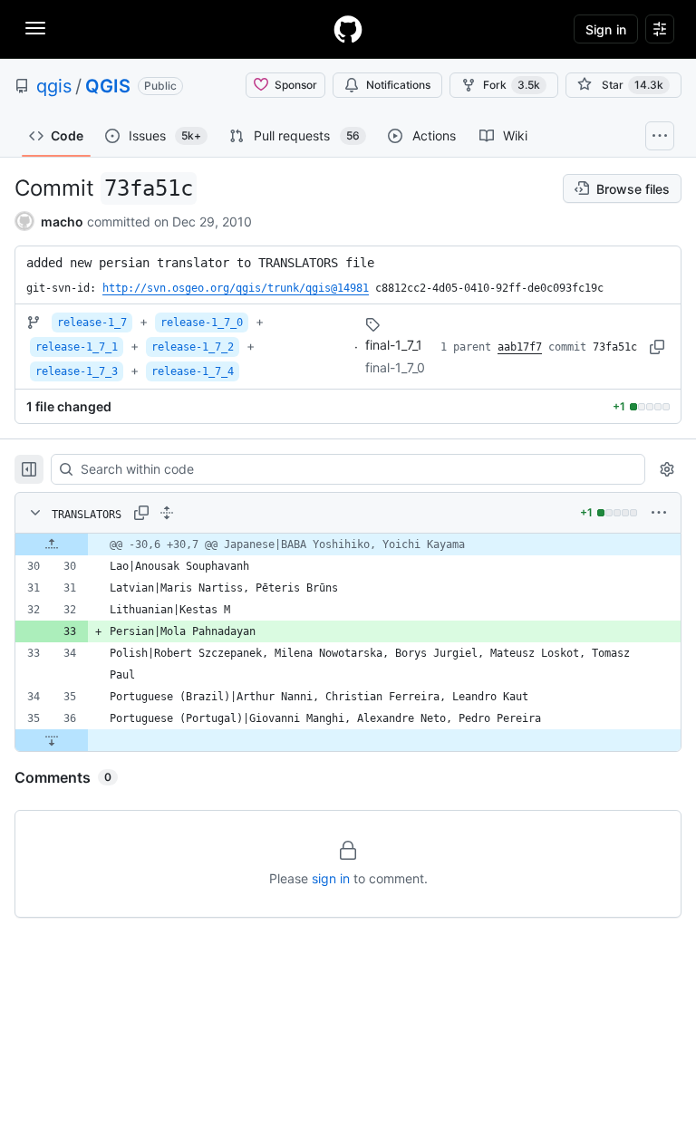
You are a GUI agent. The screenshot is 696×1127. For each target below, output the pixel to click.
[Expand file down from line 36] (51, 740)
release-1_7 (92, 322)
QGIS (107, 86)
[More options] (658, 512)
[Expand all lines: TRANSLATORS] (166, 512)
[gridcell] (348, 544)
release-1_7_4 (192, 371)
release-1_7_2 (192, 347)
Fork (511, 85)
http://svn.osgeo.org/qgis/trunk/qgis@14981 (235, 288)
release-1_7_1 (76, 347)
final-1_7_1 (393, 344)
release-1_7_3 (76, 371)
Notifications (398, 85)
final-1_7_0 (395, 367)
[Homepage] (348, 28)
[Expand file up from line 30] (51, 544)
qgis (54, 86)
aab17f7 (520, 347)
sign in (331, 878)
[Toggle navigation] (35, 28)
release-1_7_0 (201, 322)
